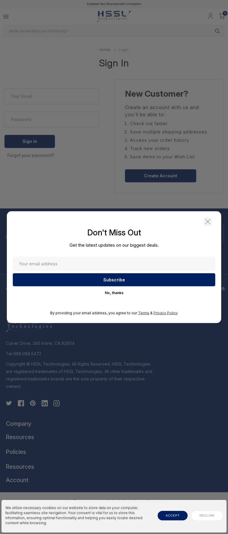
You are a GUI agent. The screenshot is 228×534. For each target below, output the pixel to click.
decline (207, 515)
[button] (207, 221)
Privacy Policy (165, 312)
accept (173, 515)
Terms (143, 312)
